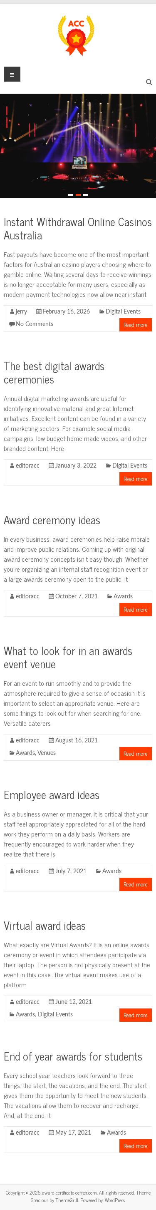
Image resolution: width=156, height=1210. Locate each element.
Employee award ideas (51, 794)
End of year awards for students (73, 1056)
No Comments (34, 324)
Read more (136, 324)
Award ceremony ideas (52, 519)
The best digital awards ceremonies (54, 372)
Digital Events (123, 312)
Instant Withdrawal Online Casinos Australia (78, 228)
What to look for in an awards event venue (68, 656)
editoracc (28, 466)
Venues (46, 753)
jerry (21, 312)
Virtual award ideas (45, 925)
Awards (123, 597)
